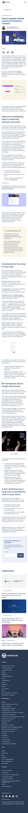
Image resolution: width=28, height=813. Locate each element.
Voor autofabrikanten (7, 761)
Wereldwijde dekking (7, 676)
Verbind (4, 672)
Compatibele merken (7, 670)
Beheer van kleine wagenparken (10, 729)
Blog (3, 755)
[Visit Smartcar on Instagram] (17, 796)
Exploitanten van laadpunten (9, 714)
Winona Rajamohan (12, 27)
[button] (25, 2)
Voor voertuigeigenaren (8, 759)
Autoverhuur (5, 737)
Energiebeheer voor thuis (8, 710)
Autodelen (4, 733)
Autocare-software (6, 720)
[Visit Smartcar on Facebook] (13, 796)
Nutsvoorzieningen (6, 706)
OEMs (3, 640)
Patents (3, 784)
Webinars (4, 757)
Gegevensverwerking (7, 778)
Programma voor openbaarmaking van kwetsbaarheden (11, 781)
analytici (4, 682)
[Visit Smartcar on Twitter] (10, 796)
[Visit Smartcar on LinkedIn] (6, 796)
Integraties (4, 674)
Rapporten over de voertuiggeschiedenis (12, 727)
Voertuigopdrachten (7, 668)
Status (3, 690)
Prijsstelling (4, 684)
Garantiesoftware (6, 741)
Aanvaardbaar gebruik (7, 776)
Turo (5, 281)
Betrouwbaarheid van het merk (9, 692)
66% (17, 135)
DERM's (4, 702)
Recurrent (6, 289)
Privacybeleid (5, 772)
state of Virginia (18, 295)
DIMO (15, 408)
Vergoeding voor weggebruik (9, 743)
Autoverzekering (6, 739)
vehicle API (14, 179)
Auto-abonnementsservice (8, 731)
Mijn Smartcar (5, 763)
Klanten (3, 751)
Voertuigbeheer (6, 680)
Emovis (6, 295)
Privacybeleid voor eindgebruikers (10, 774)
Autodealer (4, 723)
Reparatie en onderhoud (8, 718)
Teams (3, 678)
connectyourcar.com (7, 187)
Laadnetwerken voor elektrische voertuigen (13, 712)
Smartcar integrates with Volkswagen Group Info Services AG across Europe (14, 595)
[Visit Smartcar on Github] (3, 796)
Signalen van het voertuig (8, 665)
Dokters (4, 686)
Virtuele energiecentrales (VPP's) (10, 704)
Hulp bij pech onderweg (8, 725)
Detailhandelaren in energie (8, 708)
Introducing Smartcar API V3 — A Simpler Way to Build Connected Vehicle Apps (12, 620)
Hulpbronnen (5, 753)
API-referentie (5, 688)
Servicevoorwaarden (7, 770)
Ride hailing (4, 735)
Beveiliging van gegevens (8, 695)
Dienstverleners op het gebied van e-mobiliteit (13, 716)
